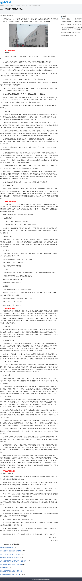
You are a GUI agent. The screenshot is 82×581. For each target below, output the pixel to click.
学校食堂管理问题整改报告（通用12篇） (11, 571)
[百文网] (6, 2)
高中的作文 (78, 29)
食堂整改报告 (4, 567)
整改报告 (24, 5)
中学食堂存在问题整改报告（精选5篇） (11, 551)
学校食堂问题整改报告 (6, 547)
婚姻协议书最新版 (66, 21)
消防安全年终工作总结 (68, 24)
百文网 (7, 5)
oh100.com (43, 579)
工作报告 (18, 5)
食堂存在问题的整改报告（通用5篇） (10, 554)
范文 (12, 5)
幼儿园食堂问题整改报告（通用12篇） (11, 574)
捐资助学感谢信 (66, 19)
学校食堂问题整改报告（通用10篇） (10, 557)
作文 (76, 35)
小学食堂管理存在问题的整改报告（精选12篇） (13, 561)
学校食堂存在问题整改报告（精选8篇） (11, 564)
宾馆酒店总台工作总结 (68, 27)
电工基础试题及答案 (67, 35)
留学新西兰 (78, 32)
